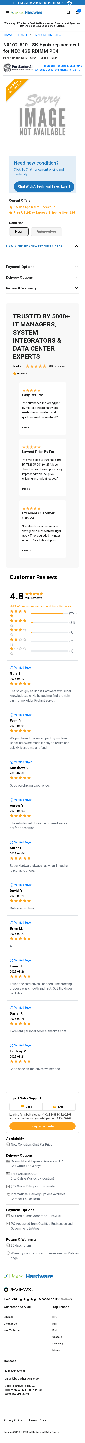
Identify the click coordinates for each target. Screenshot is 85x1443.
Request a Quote (43, 1126)
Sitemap (8, 1317)
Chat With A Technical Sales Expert (44, 186)
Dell (54, 1323)
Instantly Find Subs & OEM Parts (63, 66)
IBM (54, 1330)
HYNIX (22, 35)
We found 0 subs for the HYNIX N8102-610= (58, 69)
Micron (56, 1350)
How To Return (12, 1330)
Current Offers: (20, 200)
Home (8, 35)
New (19, 232)
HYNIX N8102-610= (47, 35)
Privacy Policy (13, 1420)
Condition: (16, 223)
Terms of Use (37, 1420)
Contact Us (10, 1323)
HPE (54, 1317)
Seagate (57, 1337)
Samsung (57, 1343)
